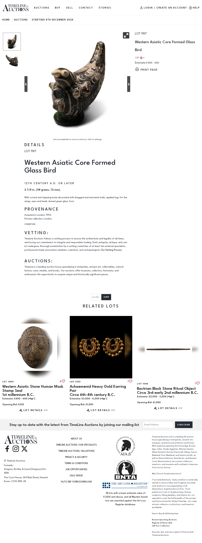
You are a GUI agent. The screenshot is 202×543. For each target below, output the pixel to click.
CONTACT (86, 7)
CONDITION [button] (29, 224)
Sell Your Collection (161, 526)
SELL (69, 7)
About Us (76, 438)
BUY (58, 7)
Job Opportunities (76, 469)
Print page (149, 69)
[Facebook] (7, 448)
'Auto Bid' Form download (76, 481)
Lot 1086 (142, 384)
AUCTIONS (41, 7)
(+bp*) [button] (31, 398)
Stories (105, 7)
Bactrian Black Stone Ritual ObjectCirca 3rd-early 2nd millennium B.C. (167, 390)
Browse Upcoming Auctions (164, 520)
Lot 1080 (8, 382)
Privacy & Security (76, 457)
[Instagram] (16, 448)
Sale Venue (76, 475)
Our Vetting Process (111, 250)
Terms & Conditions (76, 463)
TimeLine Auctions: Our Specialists (76, 445)
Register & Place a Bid (162, 523)
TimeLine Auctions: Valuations (76, 451)
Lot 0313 (75, 382)
